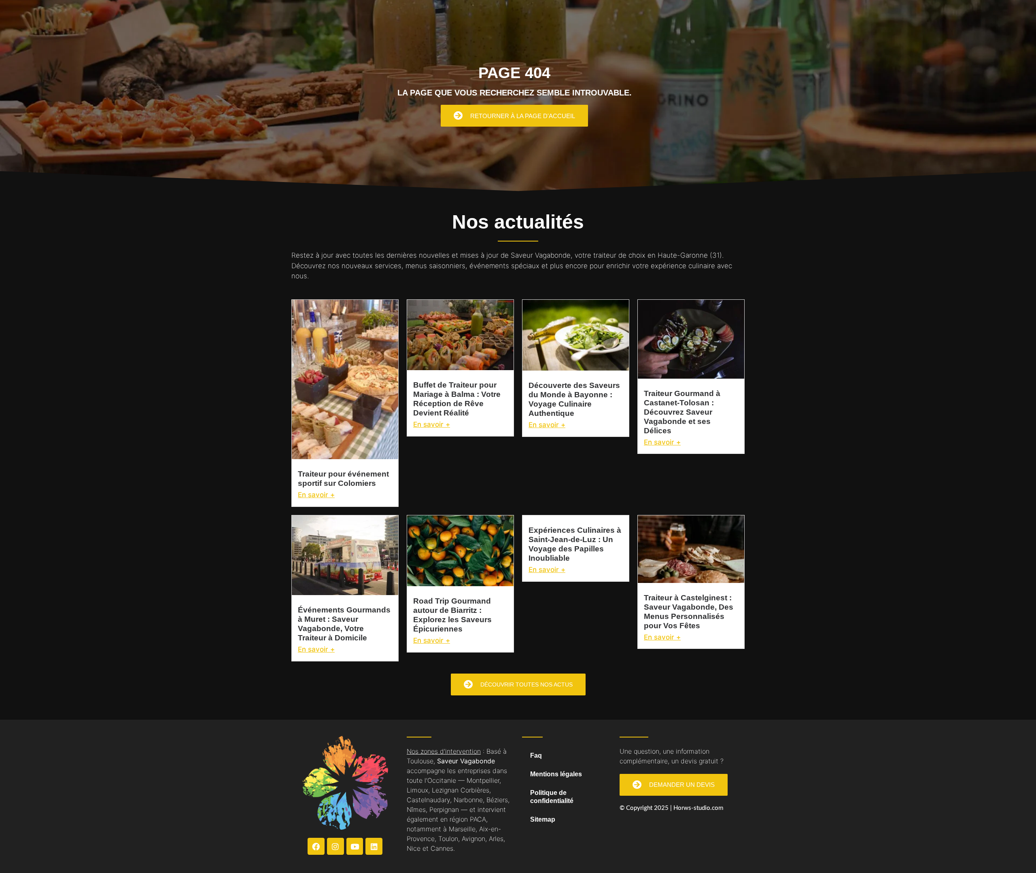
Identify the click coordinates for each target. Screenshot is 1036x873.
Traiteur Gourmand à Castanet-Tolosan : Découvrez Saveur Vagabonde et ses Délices (682, 412)
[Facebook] (316, 846)
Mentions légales (556, 774)
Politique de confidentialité (551, 796)
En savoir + (316, 495)
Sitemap (542, 819)
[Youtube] (354, 846)
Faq (536, 755)
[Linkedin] (373, 846)
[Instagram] (335, 846)
